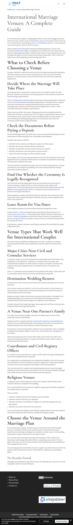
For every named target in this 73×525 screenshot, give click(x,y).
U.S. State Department (42, 43)
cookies (12, 519)
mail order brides (22, 51)
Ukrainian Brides (31, 515)
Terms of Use (13, 480)
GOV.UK (20, 158)
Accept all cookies (62, 521)
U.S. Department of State (19, 100)
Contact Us (13, 486)
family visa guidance (20, 216)
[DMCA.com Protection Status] (46, 478)
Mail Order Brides (18, 515)
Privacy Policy (14, 483)
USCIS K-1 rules (18, 212)
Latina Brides (54, 515)
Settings (46, 521)
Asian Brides (44, 515)
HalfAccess (11, 10)
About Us (12, 477)
